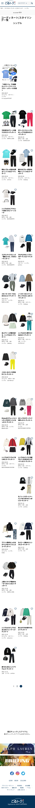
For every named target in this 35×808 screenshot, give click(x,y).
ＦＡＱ (28, 787)
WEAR (16, 780)
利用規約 (19, 785)
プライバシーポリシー (8, 785)
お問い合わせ (21, 789)
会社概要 (27, 785)
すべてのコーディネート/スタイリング (13, 8)
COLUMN (23, 780)
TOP (1, 8)
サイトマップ (10, 789)
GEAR (11, 780)
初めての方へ (5, 787)
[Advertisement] (17, 43)
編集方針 (14, 787)
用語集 (22, 787)
